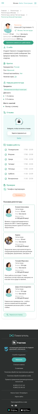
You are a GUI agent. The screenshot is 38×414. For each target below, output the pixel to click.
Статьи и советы (19, 364)
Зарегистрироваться (19, 133)
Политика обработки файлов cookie (19, 376)
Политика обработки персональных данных (19, 372)
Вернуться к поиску (16, 315)
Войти (21, 3)
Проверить (19, 195)
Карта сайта (19, 396)
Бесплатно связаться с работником (18, 42)
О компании (19, 368)
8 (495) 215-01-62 (19, 385)
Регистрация (28, 3)
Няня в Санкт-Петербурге (19, 393)
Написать (19, 359)
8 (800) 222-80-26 (19, 387)
